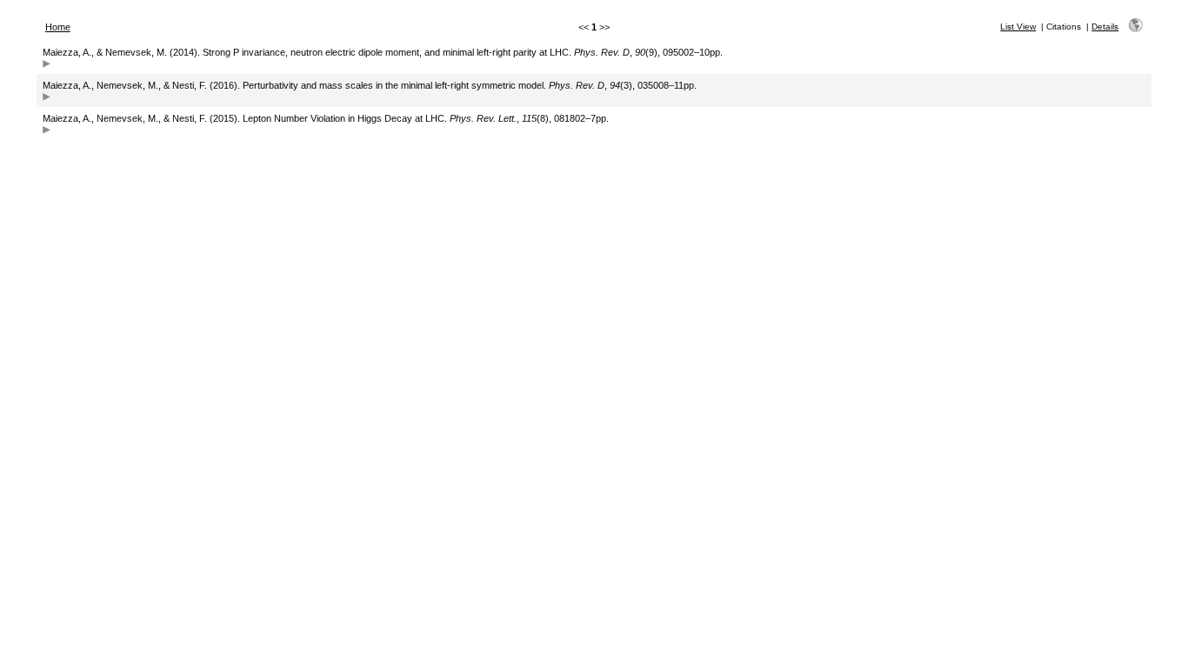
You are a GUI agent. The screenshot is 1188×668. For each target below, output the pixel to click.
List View (1018, 26)
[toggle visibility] (46, 66)
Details (1104, 26)
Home (57, 27)
